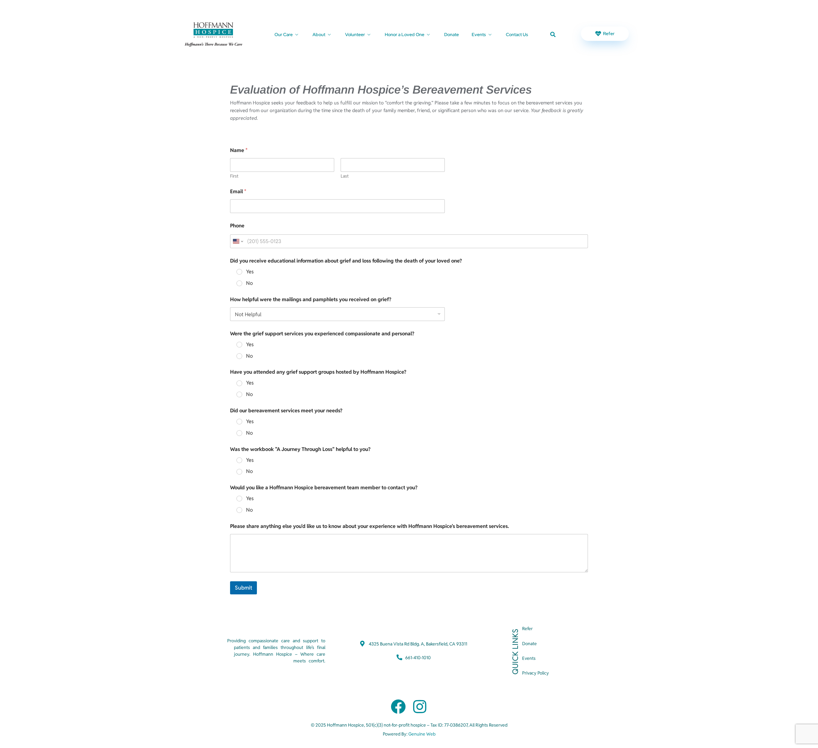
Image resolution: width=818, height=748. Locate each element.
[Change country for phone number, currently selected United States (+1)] (237, 241)
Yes (250, 272)
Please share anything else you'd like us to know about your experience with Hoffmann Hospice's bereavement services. (369, 526)
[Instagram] (419, 706)
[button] (553, 34)
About (319, 34)
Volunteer (355, 34)
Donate (451, 34)
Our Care (283, 34)
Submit (243, 587)
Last (345, 176)
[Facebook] (398, 706)
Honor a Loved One (404, 34)
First (234, 176)
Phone (237, 226)
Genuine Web (422, 734)
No (249, 283)
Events (479, 34)
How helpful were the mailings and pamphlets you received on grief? (310, 299)
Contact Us (517, 34)
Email (238, 191)
